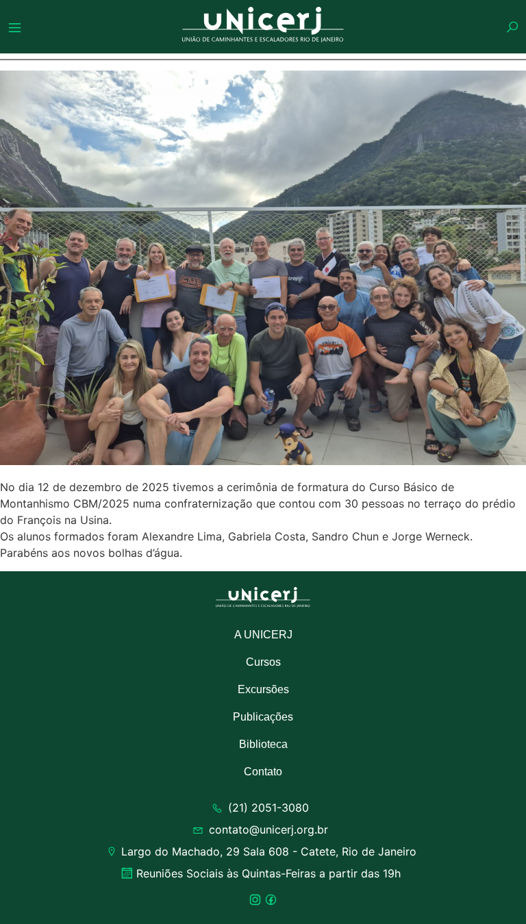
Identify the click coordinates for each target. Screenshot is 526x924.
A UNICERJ (263, 634)
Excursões (263, 689)
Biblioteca (263, 744)
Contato (263, 771)
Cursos (263, 662)
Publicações (263, 717)
